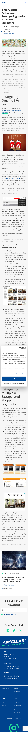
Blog (3, 699)
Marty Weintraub (9, 33)
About (16, 688)
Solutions (5, 688)
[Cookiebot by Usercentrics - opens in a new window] (19, 348)
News (3, 702)
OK (14, 378)
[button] (25, 2)
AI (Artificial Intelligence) (11, 573)
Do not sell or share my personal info (14, 383)
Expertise (17, 692)
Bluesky (17, 713)
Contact (17, 699)
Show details (19, 373)
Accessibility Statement (14, 722)
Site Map (9, 718)
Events (4, 706)
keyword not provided (13, 178)
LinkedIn (17, 702)
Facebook (17, 706)
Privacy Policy (17, 718)
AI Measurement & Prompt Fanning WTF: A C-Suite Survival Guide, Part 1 (13, 579)
